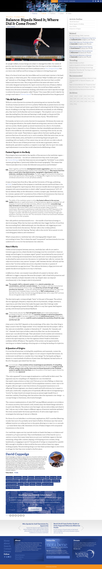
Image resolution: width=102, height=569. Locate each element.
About (61, 1)
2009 (81, 101)
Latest (62, 13)
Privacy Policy (18, 559)
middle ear (47, 481)
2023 (80, 96)
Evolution (10, 16)
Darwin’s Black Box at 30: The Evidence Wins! (81, 42)
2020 (92, 96)
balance (31, 477)
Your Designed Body (12, 487)
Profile (16, 472)
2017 (78, 98)
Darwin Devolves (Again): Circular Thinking (80, 46)
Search (7, 546)
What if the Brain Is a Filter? (76, 63)
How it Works (73, 26)
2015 (85, 98)
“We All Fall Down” (74, 21)
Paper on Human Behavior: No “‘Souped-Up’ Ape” (82, 84)
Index (69, 13)
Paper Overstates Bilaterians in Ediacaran (80, 55)
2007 (89, 101)
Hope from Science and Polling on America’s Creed (82, 78)
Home (7, 540)
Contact (7, 548)
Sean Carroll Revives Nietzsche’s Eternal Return (82, 89)
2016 (82, 98)
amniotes (9, 477)
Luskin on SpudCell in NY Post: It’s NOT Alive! (81, 65)
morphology (56, 481)
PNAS (26, 484)
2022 (85, 96)
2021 (89, 96)
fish (48, 477)
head (59, 477)
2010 (78, 101)
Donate (66, 1)
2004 (75, 104)
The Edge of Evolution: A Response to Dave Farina (82, 38)
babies (25, 477)
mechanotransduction (35, 481)
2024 (76, 96)
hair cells (53, 477)
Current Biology (40, 477)
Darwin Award (26, 94)
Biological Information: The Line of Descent (81, 51)
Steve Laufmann (47, 484)
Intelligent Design (20, 16)
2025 (71, 96)
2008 (85, 101)
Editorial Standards (20, 555)
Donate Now (35, 509)
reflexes (32, 484)
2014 (89, 98)
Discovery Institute (51, 566)
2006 (93, 101)
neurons (20, 484)
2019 (71, 98)
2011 (74, 101)
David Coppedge (11, 26)
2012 (71, 101)
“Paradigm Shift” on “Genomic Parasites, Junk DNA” (81, 81)
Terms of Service (19, 557)
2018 (75, 98)
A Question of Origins (75, 29)
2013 (92, 98)
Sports (39, 484)
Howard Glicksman (12, 481)
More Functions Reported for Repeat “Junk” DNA (82, 87)
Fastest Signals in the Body (76, 24)
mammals (23, 481)
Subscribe (72, 1)
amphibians (17, 477)
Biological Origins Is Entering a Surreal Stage (81, 67)
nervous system (11, 484)
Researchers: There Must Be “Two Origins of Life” (82, 70)
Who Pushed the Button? (76, 72)
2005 (71, 104)
